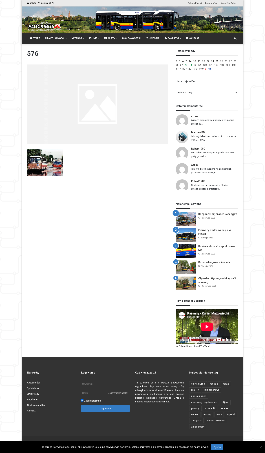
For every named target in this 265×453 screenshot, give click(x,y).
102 (216, 65)
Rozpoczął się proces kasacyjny (217, 214)
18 (194, 61)
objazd (225, 402)
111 (178, 68)
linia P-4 (195, 390)
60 (195, 65)
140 (201, 68)
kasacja (214, 384)
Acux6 (194, 164)
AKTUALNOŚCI (56, 38)
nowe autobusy (198, 396)
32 (230, 61)
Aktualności (33, 382)
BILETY (111, 38)
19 (199, 61)
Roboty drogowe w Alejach (214, 262)
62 (199, 65)
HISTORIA (153, 38)
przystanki (210, 408)
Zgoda (217, 447)
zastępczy (196, 420)
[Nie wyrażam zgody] (260, 447)
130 (195, 68)
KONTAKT (193, 38)
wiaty (219, 414)
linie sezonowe (211, 390)
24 (212, 61)
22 (208, 61)
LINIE (94, 38)
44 (190, 65)
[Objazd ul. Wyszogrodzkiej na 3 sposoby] (186, 283)
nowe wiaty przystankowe (204, 402)
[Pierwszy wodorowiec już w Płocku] (186, 235)
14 (190, 61)
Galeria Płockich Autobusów (202, 3)
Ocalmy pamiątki (36, 405)
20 (203, 61)
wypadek (231, 414)
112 (183, 68)
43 (186, 65)
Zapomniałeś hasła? (118, 393)
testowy (207, 414)
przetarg (195, 408)
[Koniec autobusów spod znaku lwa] (186, 251)
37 (181, 65)
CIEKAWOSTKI (133, 38)
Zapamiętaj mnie (92, 400)
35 (177, 65)
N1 (209, 68)
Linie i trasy (33, 393)
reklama (224, 408)
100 (205, 65)
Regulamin (32, 399)
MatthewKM (198, 132)
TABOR (78, 38)
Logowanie (105, 408)
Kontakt (31, 410)
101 (210, 65)
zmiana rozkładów (216, 420)
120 (189, 68)
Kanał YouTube (228, 3)
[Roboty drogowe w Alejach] (186, 267)
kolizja (226, 384)
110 (233, 65)
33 (235, 61)
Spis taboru (33, 388)
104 (228, 65)
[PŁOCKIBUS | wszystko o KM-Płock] (44, 23)
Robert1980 (198, 148)
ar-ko (194, 116)
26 (221, 61)
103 (222, 65)
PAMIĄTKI (173, 38)
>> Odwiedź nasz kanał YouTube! (193, 346)
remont (194, 414)
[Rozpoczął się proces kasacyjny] (186, 219)
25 (217, 61)
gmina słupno (198, 384)
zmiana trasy (197, 427)
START (36, 38)
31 (226, 61)
